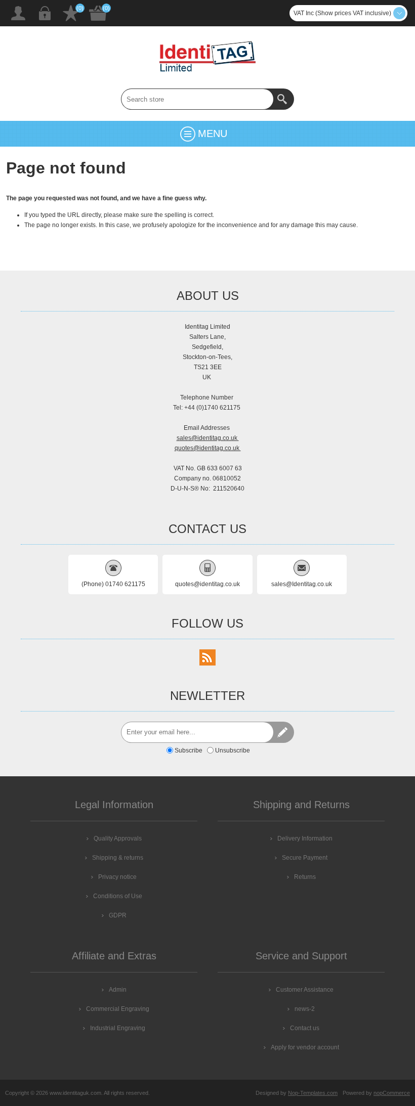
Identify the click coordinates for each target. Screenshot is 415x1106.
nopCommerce (392, 1093)
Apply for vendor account (305, 1047)
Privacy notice (117, 876)
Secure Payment (304, 857)
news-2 (305, 1008)
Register (18, 13)
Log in (44, 13)
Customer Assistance (305, 989)
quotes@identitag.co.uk (208, 448)
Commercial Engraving (117, 1008)
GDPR (118, 915)
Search (283, 99)
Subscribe (188, 750)
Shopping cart (98, 13)
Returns (305, 876)
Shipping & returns (117, 857)
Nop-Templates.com (313, 1093)
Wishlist (71, 13)
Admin (118, 989)
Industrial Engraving (117, 1028)
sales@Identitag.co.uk (301, 584)
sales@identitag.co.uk (208, 437)
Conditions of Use (117, 896)
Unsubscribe (232, 750)
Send (283, 732)
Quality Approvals (118, 838)
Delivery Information (305, 838)
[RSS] (207, 657)
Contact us (304, 1028)
